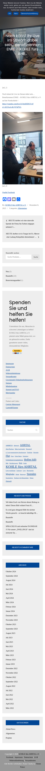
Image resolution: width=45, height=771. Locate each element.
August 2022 (10, 686)
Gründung (25, 456)
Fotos (12, 456)
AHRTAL (25, 445)
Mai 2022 (9, 699)
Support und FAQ (12, 390)
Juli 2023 (9, 638)
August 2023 (10, 633)
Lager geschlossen (10, 470)
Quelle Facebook (8, 192)
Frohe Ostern (18, 456)
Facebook (9, 757)
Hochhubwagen (13, 463)
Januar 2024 (10, 611)
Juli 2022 (9, 690)
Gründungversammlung (14, 460)
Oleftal (17, 474)
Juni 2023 (9, 642)
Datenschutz (10, 367)
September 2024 (12, 576)
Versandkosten (11, 377)
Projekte (9, 738)
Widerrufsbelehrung (13, 373)
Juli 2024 (9, 585)
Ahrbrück (16, 445)
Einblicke (29, 452)
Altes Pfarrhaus (10, 449)
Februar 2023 (11, 660)
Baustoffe (9, 517)
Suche (36, 257)
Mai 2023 (9, 646)
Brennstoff (29, 449)
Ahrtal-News (10, 729)
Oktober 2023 (11, 624)
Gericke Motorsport (13, 404)
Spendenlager (9, 478)
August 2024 (10, 580)
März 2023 (10, 655)
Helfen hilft (30, 459)
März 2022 (10, 708)
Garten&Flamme (12, 408)
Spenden (31, 473)
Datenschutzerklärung (29, 13)
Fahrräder (36, 452)
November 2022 (12, 673)
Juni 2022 (9, 695)
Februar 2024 (11, 607)
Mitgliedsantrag (11, 386)
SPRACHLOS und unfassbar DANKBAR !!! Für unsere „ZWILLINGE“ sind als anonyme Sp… (21, 529)
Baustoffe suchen (12, 253)
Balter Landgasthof (20, 449)
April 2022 (10, 704)
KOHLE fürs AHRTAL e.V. (15, 205)
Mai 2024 (9, 594)
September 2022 (12, 682)
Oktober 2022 (11, 677)
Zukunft (9, 481)
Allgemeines (22, 208)
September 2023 (12, 629)
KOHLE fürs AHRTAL (21, 466)
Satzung (9, 383)
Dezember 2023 (11, 616)
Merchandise (10, 393)
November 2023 (12, 620)
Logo (24, 470)
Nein (16, 13)
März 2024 (10, 602)
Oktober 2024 (11, 571)
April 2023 (10, 651)
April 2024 (10, 598)
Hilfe (7, 463)
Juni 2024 (9, 589)
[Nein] (42, 8)
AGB (8, 370)
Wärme (31, 478)
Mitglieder (10, 474)
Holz (20, 463)
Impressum (10, 364)
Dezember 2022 (11, 668)
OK (10, 13)
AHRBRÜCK (9, 445)
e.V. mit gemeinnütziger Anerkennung (16, 452)
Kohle (25, 463)
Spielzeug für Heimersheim (21, 478)
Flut (8, 455)
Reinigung (23, 474)
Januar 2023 (10, 664)
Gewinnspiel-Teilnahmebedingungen (19, 380)
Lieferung (19, 470)
